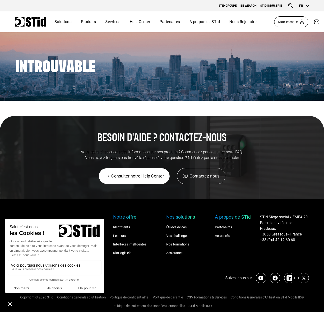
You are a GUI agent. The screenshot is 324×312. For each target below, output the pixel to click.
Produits (88, 21)
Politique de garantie (168, 297)
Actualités (222, 236)
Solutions (63, 21)
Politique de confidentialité (129, 297)
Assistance (174, 253)
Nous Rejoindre (242, 21)
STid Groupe (227, 5)
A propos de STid (205, 21)
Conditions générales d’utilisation (81, 297)
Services (112, 21)
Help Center (140, 21)
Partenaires (170, 21)
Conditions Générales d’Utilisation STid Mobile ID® (267, 297)
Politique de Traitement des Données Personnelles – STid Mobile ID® (162, 306)
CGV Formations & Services (207, 297)
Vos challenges (177, 236)
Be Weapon (248, 5)
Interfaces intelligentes (129, 244)
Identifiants (121, 227)
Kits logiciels (122, 253)
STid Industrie (271, 5)
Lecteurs (119, 236)
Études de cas (176, 227)
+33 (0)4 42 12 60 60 (277, 240)
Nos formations (177, 244)
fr (301, 6)
